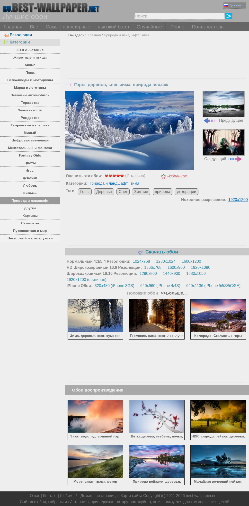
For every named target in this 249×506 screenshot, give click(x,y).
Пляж (30, 72)
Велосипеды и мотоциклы (30, 80)
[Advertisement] (157, 75)
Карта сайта (131, 496)
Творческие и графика (30, 125)
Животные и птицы (30, 57)
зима (145, 35)
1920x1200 (238, 200)
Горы (84, 192)
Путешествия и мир (30, 231)
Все (34, 26)
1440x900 (171, 273)
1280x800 (148, 273)
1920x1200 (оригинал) (86, 280)
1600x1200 (191, 261)
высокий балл (113, 26)
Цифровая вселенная (30, 140)
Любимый (69, 496)
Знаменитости (30, 110)
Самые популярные (68, 26)
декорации (186, 192)
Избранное (177, 176)
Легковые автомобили (30, 95)
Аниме (30, 65)
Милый (30, 133)
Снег (123, 192)
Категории (20, 42)
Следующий (215, 159)
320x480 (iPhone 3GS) (114, 286)
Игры (30, 170)
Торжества (30, 103)
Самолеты (30, 223)
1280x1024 (166, 261)
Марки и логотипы (30, 87)
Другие (30, 208)
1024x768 (141, 261)
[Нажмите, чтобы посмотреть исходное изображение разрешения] (129, 131)
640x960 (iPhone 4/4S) (160, 286)
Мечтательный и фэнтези (30, 148)
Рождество (30, 118)
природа (162, 192)
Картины (30, 216)
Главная (13, 26)
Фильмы (30, 193)
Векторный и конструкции (30, 238)
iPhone (176, 26)
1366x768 (152, 267)
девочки (30, 178)
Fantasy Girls (30, 155)
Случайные (149, 26)
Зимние (141, 192)
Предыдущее (231, 120)
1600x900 (176, 267)
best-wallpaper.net (201, 496)
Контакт (50, 496)
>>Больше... (173, 293)
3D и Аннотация (30, 50)
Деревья (104, 192)
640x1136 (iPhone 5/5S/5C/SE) (213, 286)
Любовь (30, 185)
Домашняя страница (99, 496)
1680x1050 (196, 273)
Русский (235, 5)
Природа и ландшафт (30, 200)
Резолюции (21, 35)
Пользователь (207, 26)
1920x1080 (200, 267)
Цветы (30, 163)
